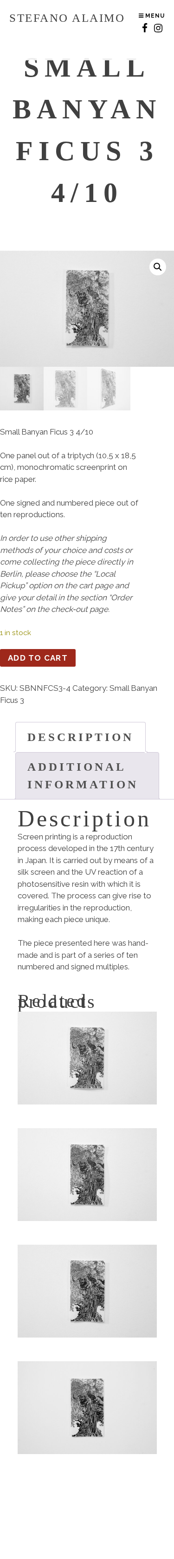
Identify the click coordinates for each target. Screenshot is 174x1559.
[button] (157, 267)
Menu (154, 16)
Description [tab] (80, 737)
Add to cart (38, 658)
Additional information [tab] (82, 775)
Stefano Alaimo (67, 18)
